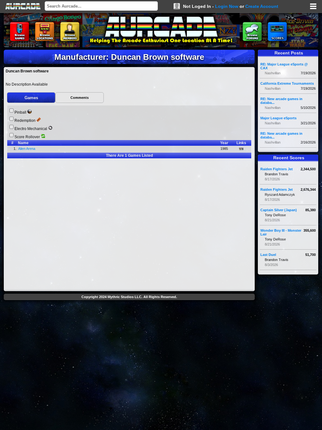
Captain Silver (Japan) (278, 210)
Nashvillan (272, 73)
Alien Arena (27, 148)
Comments (79, 97)
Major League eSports (278, 118)
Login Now (226, 6)
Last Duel (268, 255)
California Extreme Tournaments (287, 83)
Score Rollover (27, 137)
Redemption (25, 120)
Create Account (261, 6)
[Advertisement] (129, 317)
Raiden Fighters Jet (276, 169)
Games (31, 97)
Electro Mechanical (30, 129)
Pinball (20, 112)
